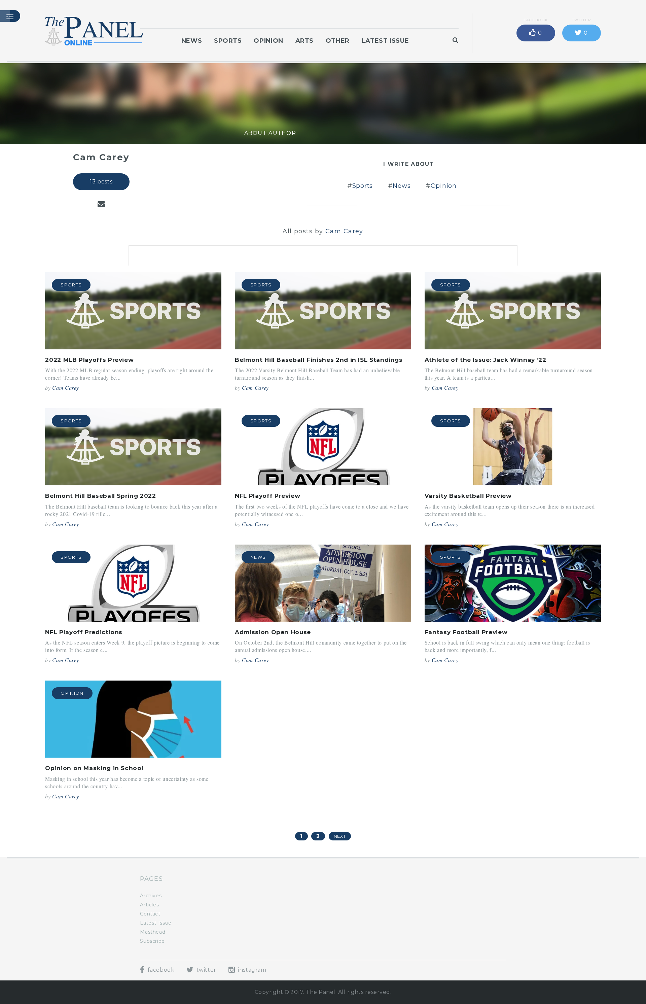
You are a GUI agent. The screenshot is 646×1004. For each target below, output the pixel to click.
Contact (150, 914)
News (191, 40)
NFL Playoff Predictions (83, 632)
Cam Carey (65, 387)
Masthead (152, 932)
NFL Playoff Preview (267, 495)
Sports (228, 40)
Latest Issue (385, 40)
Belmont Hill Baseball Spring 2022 (100, 495)
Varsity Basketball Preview (468, 495)
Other (338, 40)
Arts (304, 40)
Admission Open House (273, 632)
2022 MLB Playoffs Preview (89, 359)
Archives (151, 896)
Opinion (268, 40)
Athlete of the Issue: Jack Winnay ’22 (485, 359)
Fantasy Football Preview (466, 632)
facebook (160, 970)
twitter (205, 970)
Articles (149, 905)
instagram (251, 970)
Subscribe (152, 941)
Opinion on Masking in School (94, 768)
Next (340, 836)
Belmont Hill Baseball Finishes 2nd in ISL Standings (319, 359)
